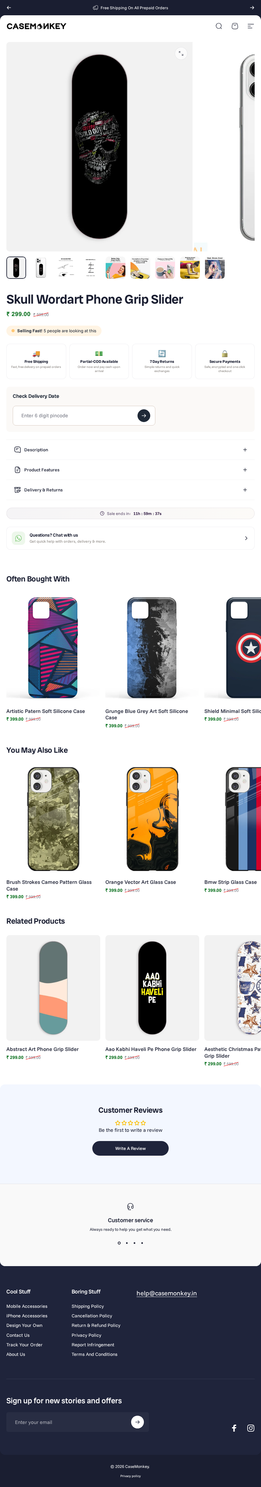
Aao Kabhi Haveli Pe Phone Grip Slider (150, 1049)
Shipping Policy (88, 1306)
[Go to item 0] (16, 268)
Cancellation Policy (92, 1316)
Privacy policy (130, 1476)
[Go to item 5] (115, 268)
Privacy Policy (86, 1335)
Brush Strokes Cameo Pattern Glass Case (49, 885)
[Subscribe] (137, 1422)
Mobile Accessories (26, 1306)
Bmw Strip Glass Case (230, 881)
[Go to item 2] (41, 268)
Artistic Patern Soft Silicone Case (45, 711)
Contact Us (18, 1335)
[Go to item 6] (140, 268)
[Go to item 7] (165, 268)
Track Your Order (24, 1345)
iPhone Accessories (26, 1316)
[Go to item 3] (66, 268)
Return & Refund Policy (96, 1325)
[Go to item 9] (215, 268)
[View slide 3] (134, 1243)
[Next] (252, 7)
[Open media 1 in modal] (181, 53)
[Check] (144, 415)
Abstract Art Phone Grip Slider (42, 1049)
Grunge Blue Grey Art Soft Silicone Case (146, 714)
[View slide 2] (126, 1243)
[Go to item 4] (91, 268)
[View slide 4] (142, 1243)
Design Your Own (24, 1325)
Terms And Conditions (94, 1354)
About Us (15, 1354)
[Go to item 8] (190, 268)
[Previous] (9, 7)
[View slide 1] (119, 1243)
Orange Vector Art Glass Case (140, 881)
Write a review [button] (130, 1148)
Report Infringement (93, 1345)
